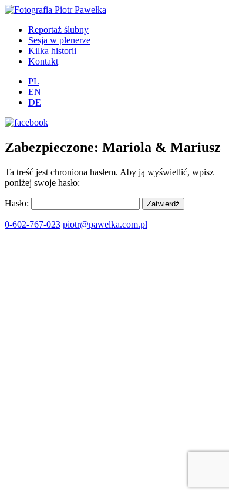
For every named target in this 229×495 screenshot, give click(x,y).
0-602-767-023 (32, 224)
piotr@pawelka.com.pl (105, 224)
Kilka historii (52, 51)
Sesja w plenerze (59, 40)
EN (34, 92)
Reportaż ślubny (58, 30)
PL (33, 81)
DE (34, 102)
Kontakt (43, 61)
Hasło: (18, 203)
